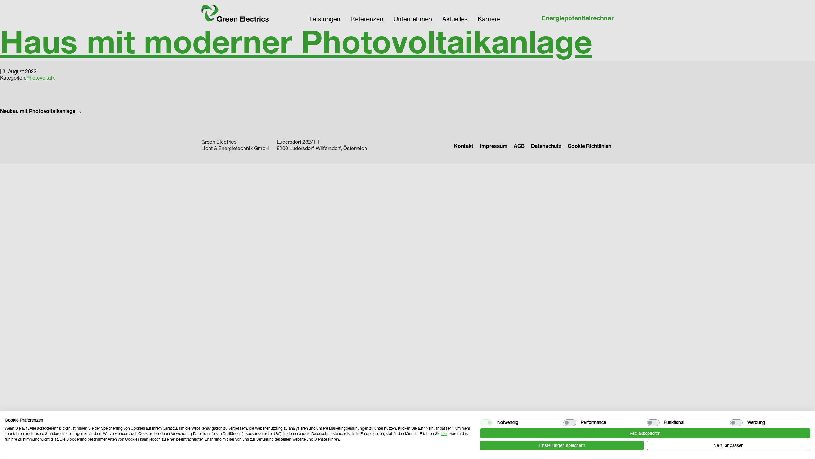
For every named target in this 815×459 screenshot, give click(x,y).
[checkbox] (486, 422)
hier (444, 433)
